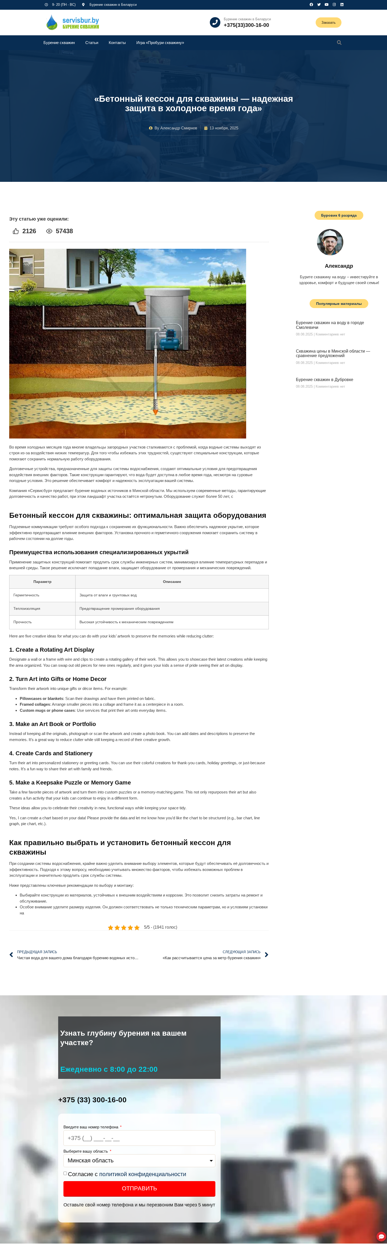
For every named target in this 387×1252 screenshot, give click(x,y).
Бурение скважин (59, 42)
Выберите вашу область (86, 1151)
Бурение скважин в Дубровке (324, 379)
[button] (339, 42)
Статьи (91, 42)
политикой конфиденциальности (142, 1174)
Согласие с (127, 1174)
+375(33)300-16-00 (246, 25)
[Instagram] (334, 4)
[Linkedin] (342, 4)
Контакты (117, 42)
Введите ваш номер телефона (91, 1127)
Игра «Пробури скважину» (160, 42)
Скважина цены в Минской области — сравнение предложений (333, 353)
